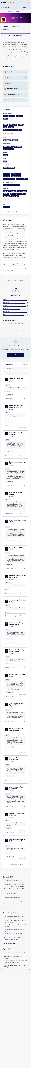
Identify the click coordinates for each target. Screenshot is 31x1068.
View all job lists (7, 907)
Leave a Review (14, 355)
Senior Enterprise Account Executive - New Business (17, 521)
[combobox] (15, 373)
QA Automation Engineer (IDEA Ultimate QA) (16, 433)
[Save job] (20, 398)
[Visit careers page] (8, 323)
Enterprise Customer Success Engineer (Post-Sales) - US (16, 406)
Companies (10, 11)
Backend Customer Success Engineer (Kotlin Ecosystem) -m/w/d (17, 840)
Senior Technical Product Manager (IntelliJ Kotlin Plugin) (17, 758)
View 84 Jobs (17, 35)
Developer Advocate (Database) (16, 548)
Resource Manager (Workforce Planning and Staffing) (16, 729)
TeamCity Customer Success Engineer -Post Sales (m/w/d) (17, 650)
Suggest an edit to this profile (15, 280)
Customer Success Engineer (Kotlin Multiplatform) (17, 814)
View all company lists (9, 943)
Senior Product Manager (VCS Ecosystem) (15, 493)
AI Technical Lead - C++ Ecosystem (17, 674)
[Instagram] (19, 323)
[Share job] (24, 398)
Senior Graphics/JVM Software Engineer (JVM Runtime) (16, 704)
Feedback (25, 7)
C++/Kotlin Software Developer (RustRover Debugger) (16, 623)
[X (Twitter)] (22, 323)
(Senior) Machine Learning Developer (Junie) (17, 463)
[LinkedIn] (11, 323)
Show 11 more (9, 133)
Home (3, 11)
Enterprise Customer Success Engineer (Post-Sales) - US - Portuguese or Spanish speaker (16, 380)
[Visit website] (4, 323)
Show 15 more (9, 200)
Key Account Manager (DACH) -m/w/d (17, 600)
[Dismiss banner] (29, 7)
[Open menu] (28, 2)
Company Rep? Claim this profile (15, 331)
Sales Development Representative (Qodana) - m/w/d (17, 576)
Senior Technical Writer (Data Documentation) (16, 788)
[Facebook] (15, 323)
